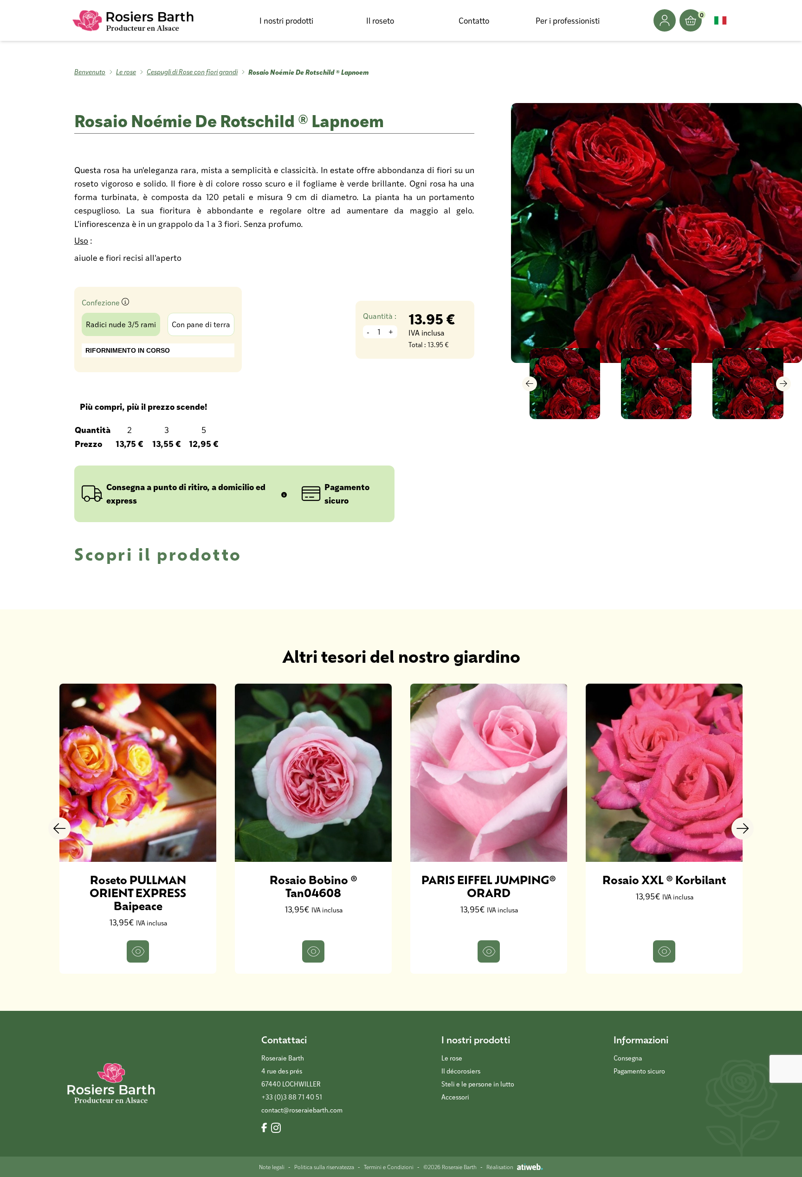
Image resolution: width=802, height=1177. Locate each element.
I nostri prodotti (286, 20)
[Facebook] (264, 1128)
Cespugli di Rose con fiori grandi (192, 71)
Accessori (455, 1097)
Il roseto (380, 20)
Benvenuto (89, 71)
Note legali (272, 1167)
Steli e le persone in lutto (477, 1084)
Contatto (474, 20)
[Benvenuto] (133, 20)
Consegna (628, 1058)
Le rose (126, 71)
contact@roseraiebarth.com (302, 1110)
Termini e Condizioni (389, 1167)
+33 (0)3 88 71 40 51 (291, 1097)
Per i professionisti (568, 20)
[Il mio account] (664, 20)
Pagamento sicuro (639, 1071)
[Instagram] (276, 1128)
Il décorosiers (460, 1071)
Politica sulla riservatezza (324, 1167)
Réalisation (499, 1167)
